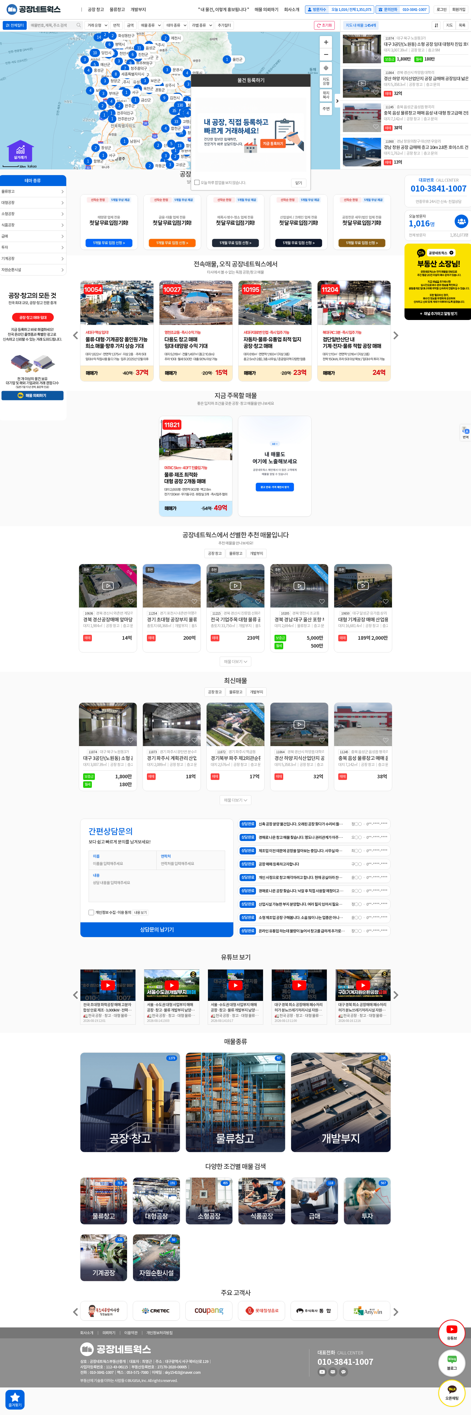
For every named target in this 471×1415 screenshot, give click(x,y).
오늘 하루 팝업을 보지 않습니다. (223, 182)
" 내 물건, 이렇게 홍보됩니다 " (223, 9)
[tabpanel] (354, 331)
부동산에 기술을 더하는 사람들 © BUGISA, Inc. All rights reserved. (128, 1380)
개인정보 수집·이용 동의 (113, 912)
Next (395, 335)
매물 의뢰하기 (266, 9)
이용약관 (130, 1332)
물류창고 (117, 9)
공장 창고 (96, 9)
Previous (75, 335)
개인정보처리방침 (159, 1332)
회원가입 (458, 9)
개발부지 (138, 9)
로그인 (441, 9)
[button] (96, 25)
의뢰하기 (108, 1332)
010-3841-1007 (439, 189)
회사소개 (291, 9)
